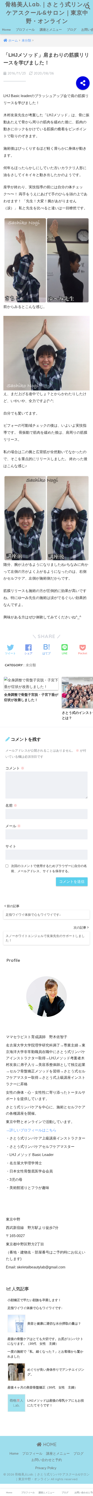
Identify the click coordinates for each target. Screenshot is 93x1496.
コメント (14, 768)
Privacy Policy (45, 1468)
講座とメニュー (51, 29)
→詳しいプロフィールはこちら (31, 1130)
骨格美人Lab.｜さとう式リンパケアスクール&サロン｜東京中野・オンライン (47, 12)
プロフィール (25, 29)
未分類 (31, 665)
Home (6, 29)
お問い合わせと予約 (46, 1460)
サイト (10, 846)
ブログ (71, 29)
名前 (11, 805)
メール (13, 826)
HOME (49, 1444)
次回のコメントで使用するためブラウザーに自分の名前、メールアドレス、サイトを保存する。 (49, 868)
